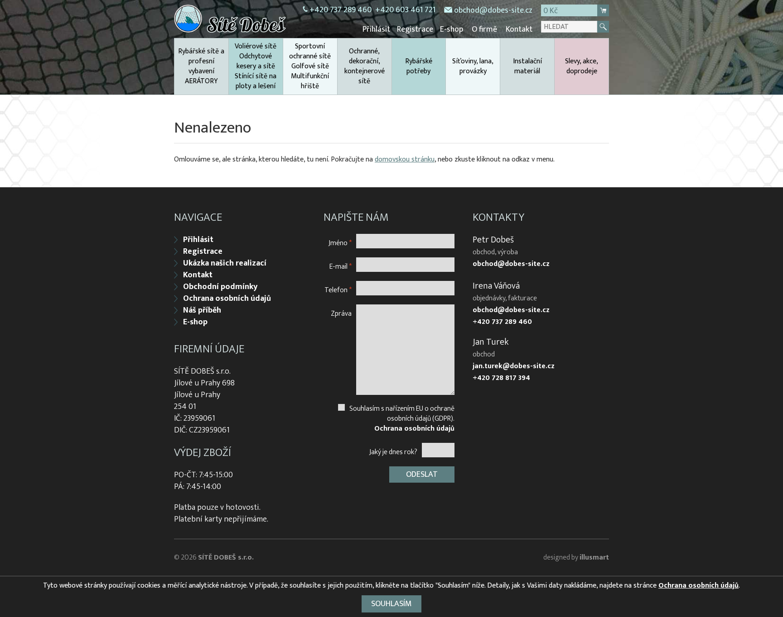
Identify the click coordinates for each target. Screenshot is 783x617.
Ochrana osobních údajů (227, 298)
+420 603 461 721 (405, 10)
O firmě (484, 29)
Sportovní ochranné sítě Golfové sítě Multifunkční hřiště (310, 66)
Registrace (415, 29)
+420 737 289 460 (340, 10)
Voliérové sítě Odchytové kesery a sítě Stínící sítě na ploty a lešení (255, 66)
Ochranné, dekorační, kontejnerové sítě (364, 66)
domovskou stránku (405, 159)
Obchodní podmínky (220, 287)
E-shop (451, 29)
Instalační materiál (527, 66)
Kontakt (519, 29)
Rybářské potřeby (418, 66)
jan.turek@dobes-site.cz (514, 366)
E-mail (340, 266)
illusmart (594, 557)
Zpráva (341, 313)
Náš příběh (202, 310)
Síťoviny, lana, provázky (472, 66)
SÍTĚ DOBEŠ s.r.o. (226, 557)
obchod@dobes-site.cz (493, 10)
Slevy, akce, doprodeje (581, 66)
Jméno (340, 242)
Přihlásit (376, 29)
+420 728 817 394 (501, 378)
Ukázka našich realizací (224, 263)
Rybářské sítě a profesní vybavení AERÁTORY (201, 66)
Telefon (338, 289)
